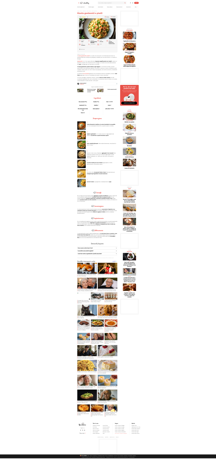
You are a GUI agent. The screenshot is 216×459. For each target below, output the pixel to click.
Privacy (90, 457)
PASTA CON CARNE (129, 39)
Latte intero (107, 108)
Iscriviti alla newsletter (129, 103)
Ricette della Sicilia (135, 430)
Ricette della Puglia (135, 431)
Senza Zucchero (119, 6)
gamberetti (80, 61)
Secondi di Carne (106, 430)
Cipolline (96, 105)
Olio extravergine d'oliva (83, 108)
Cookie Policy (94, 457)
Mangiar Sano (134, 425)
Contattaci (106, 437)
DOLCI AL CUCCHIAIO (129, 144)
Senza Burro (128, 6)
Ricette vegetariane (81, 6)
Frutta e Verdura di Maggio (119, 425)
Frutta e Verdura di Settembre (120, 431)
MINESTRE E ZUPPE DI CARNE (129, 63)
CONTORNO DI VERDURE (129, 120)
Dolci (104, 433)
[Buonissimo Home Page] (81, 3)
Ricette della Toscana (135, 433)
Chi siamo (83, 457)
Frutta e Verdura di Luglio (119, 428)
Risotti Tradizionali (96, 433)
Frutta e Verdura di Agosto (119, 430)
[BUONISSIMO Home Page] (82, 424)
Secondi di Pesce (106, 428)
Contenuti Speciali (101, 437)
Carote (109, 105)
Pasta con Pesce (96, 428)
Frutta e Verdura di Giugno (119, 427)
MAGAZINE (129, 276)
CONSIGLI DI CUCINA (129, 225)
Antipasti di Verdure (96, 425)
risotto (79, 55)
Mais (107, 101)
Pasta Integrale (95, 431)
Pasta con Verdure (96, 430)
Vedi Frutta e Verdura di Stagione (121, 433)
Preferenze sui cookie (99, 457)
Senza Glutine (100, 6)
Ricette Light (83, 49)
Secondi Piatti (105, 425)
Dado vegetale (96, 108)
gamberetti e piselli (85, 55)
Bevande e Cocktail (106, 431)
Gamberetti (81, 105)
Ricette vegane (91, 6)
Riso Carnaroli (82, 101)
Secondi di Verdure (106, 427)
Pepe (82, 112)
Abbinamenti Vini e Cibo (136, 427)
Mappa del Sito (112, 437)
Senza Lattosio (109, 6)
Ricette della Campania (136, 428)
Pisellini (95, 101)
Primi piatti (129, 30)
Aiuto (104, 457)
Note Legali (87, 457)
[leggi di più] (116, 83)
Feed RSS (117, 437)
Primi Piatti (95, 427)
